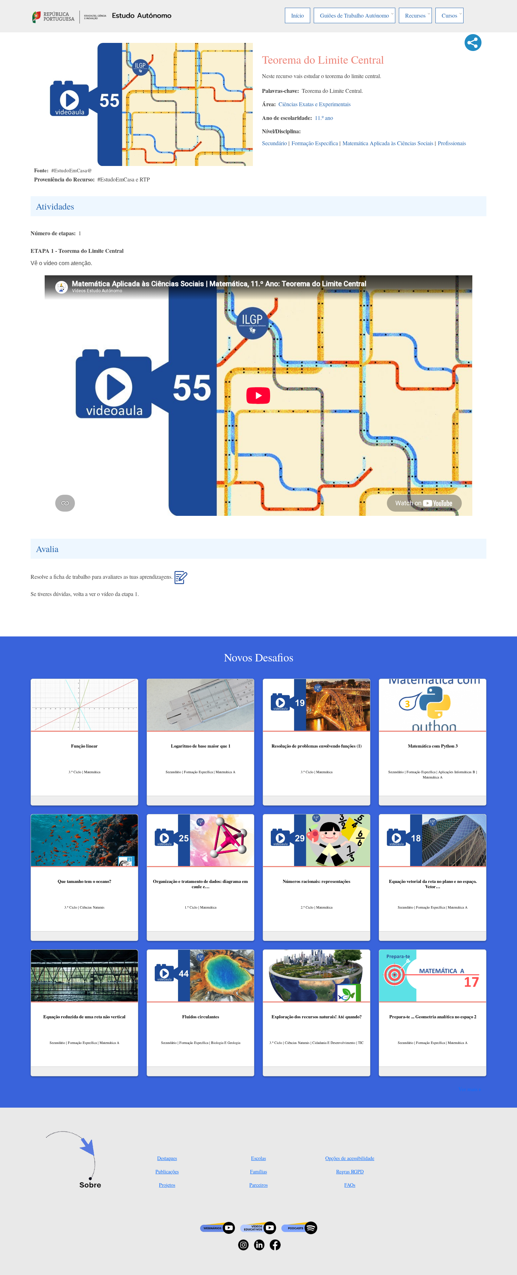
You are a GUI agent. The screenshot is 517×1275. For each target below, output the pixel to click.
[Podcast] (299, 1227)
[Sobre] (76, 1160)
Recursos (415, 15)
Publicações (167, 1171)
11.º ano (324, 117)
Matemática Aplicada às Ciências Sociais (388, 143)
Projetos (167, 1184)
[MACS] (180, 580)
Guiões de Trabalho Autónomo (354, 15)
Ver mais (468, 1089)
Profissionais (452, 143)
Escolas (258, 1158)
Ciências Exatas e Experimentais (315, 104)
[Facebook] (275, 1244)
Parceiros (258, 1184)
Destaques (167, 1158)
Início (297, 15)
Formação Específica (315, 143)
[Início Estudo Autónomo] (69, 16)
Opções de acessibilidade (349, 1158)
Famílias (258, 1171)
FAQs (349, 1184)
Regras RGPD (350, 1171)
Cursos (449, 15)
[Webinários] (217, 1227)
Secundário (274, 143)
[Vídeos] (258, 1227)
